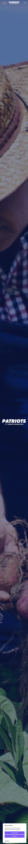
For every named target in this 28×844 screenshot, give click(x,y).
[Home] (14, 3)
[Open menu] (24, 2)
